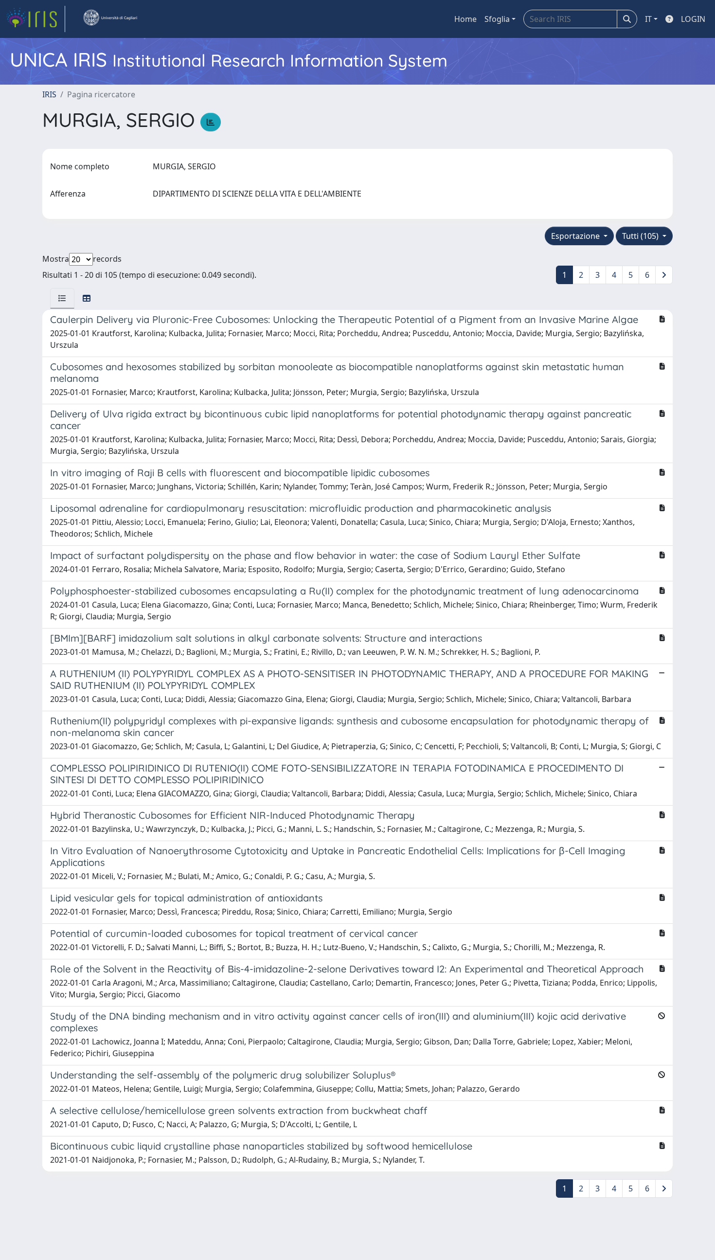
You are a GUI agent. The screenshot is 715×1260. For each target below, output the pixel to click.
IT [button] (648, 19)
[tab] (62, 298)
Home (465, 19)
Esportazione (576, 236)
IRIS (49, 94)
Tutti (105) (641, 236)
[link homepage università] (110, 19)
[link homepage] (35, 19)
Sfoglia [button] (497, 19)
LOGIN (693, 19)
